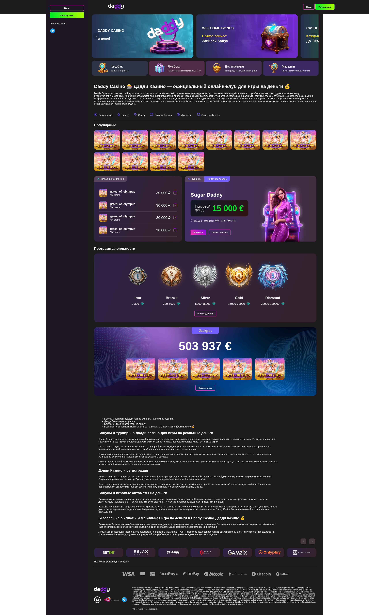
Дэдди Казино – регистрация (119, 421)
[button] (96, 36)
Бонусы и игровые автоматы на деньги (125, 424)
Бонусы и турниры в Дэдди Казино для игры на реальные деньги (139, 419)
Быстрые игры (58, 23)
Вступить (198, 232)
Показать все (205, 388)
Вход (66, 8)
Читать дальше (220, 232)
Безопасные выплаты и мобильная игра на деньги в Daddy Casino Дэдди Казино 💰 (149, 426)
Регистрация (66, 15)
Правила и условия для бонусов (111, 561)
